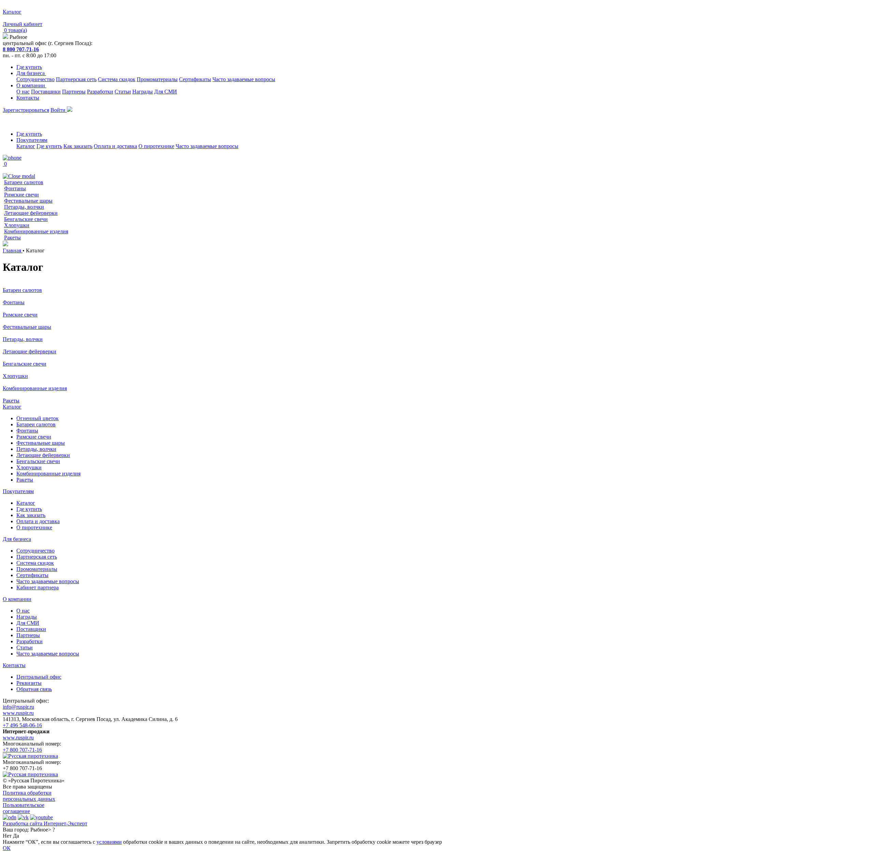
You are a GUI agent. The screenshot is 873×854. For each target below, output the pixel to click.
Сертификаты (195, 79)
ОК (7, 848)
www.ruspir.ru (18, 713)
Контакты (27, 98)
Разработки (100, 91)
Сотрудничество (35, 79)
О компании (31, 85)
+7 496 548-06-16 (22, 725)
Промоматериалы (157, 79)
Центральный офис (38, 677)
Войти (58, 110)
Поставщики (46, 91)
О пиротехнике (156, 146)
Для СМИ (165, 91)
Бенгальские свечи (26, 219)
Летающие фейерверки (31, 213)
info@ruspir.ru (18, 707)
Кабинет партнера (37, 587)
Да (16, 836)
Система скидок (116, 79)
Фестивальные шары (28, 201)
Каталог (25, 146)
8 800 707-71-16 (21, 49)
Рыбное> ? (42, 830)
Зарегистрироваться (26, 110)
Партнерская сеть (76, 79)
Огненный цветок (37, 418)
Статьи (123, 91)
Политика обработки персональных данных (29, 796)
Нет (7, 836)
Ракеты (12, 237)
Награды (142, 91)
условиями (109, 842)
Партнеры (74, 91)
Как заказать (77, 146)
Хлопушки (16, 225)
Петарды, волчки (24, 207)
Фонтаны (15, 188)
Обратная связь (34, 689)
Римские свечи (21, 194)
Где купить (29, 67)
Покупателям (31, 140)
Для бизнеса (31, 73)
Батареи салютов (23, 182)
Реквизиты (29, 683)
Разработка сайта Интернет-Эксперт (45, 823)
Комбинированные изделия (36, 231)
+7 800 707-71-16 (22, 750)
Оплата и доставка (115, 146)
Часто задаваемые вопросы (243, 79)
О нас (23, 91)
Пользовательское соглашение (23, 808)
